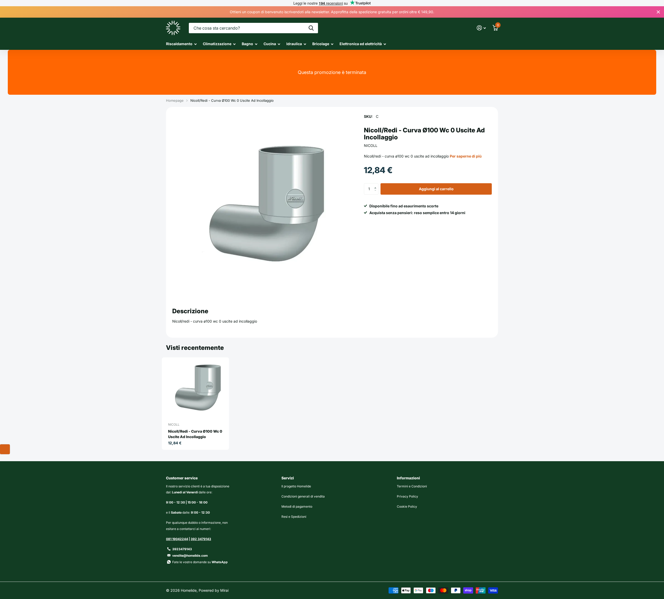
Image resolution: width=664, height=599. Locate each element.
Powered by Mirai (214, 590)
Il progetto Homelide (296, 486)
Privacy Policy (407, 496)
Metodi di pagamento (296, 506)
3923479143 (182, 549)
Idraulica (294, 44)
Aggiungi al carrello (436, 189)
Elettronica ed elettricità (361, 44)
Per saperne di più (466, 156)
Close (658, 12)
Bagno (247, 44)
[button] (376, 185)
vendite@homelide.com (190, 555)
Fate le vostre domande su (200, 562)
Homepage (175, 100)
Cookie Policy (407, 506)
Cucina (270, 44)
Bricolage (320, 44)
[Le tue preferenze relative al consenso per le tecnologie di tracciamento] (5, 449)
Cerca (311, 28)
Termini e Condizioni (412, 486)
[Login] (481, 28)
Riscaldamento (179, 44)
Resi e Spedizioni (293, 517)
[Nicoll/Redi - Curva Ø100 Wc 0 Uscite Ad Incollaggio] (197, 388)
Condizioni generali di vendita (303, 496)
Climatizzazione (217, 44)
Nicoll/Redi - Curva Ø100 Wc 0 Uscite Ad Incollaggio (195, 434)
